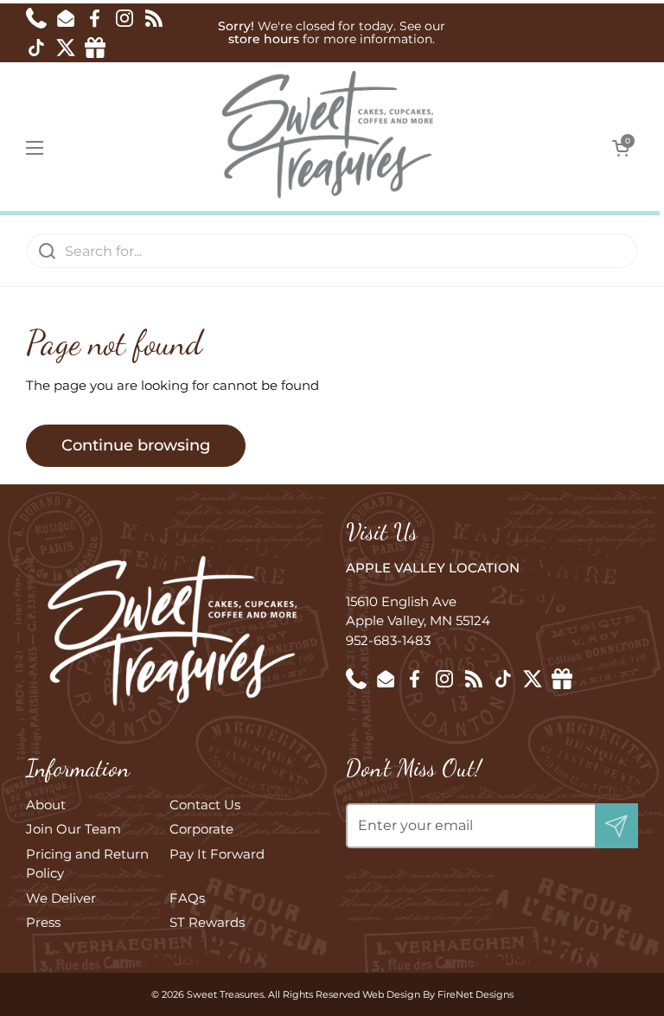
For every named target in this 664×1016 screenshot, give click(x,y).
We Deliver (61, 898)
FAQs (187, 898)
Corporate (201, 829)
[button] (620, 148)
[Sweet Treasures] (328, 134)
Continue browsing (135, 445)
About (46, 804)
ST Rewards (207, 922)
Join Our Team (73, 829)
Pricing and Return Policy (87, 864)
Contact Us (204, 804)
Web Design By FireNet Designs (438, 994)
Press (43, 922)
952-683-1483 (388, 640)
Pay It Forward (217, 854)
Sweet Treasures (225, 994)
